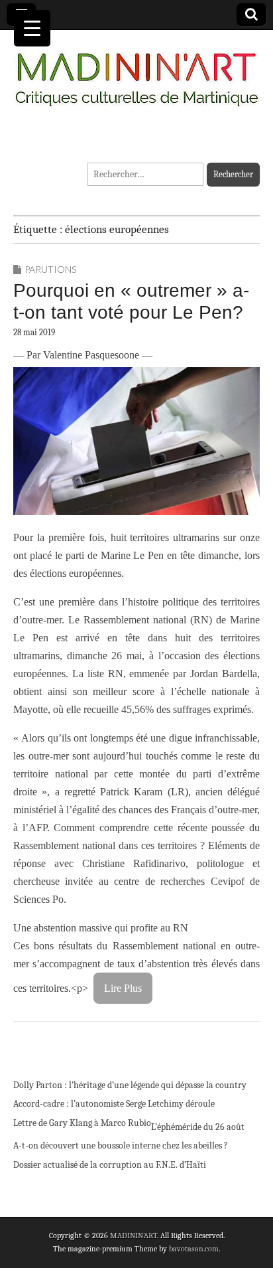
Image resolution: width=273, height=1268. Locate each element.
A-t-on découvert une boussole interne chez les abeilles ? (120, 1145)
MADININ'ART (133, 1235)
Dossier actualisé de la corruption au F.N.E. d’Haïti (109, 1164)
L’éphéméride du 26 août (198, 1127)
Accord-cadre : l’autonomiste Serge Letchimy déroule (114, 1103)
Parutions (50, 269)
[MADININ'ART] (136, 71)
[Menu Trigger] (32, 28)
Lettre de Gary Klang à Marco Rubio (82, 1123)
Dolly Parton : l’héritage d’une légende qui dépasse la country (129, 1085)
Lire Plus (123, 988)
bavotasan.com (194, 1248)
